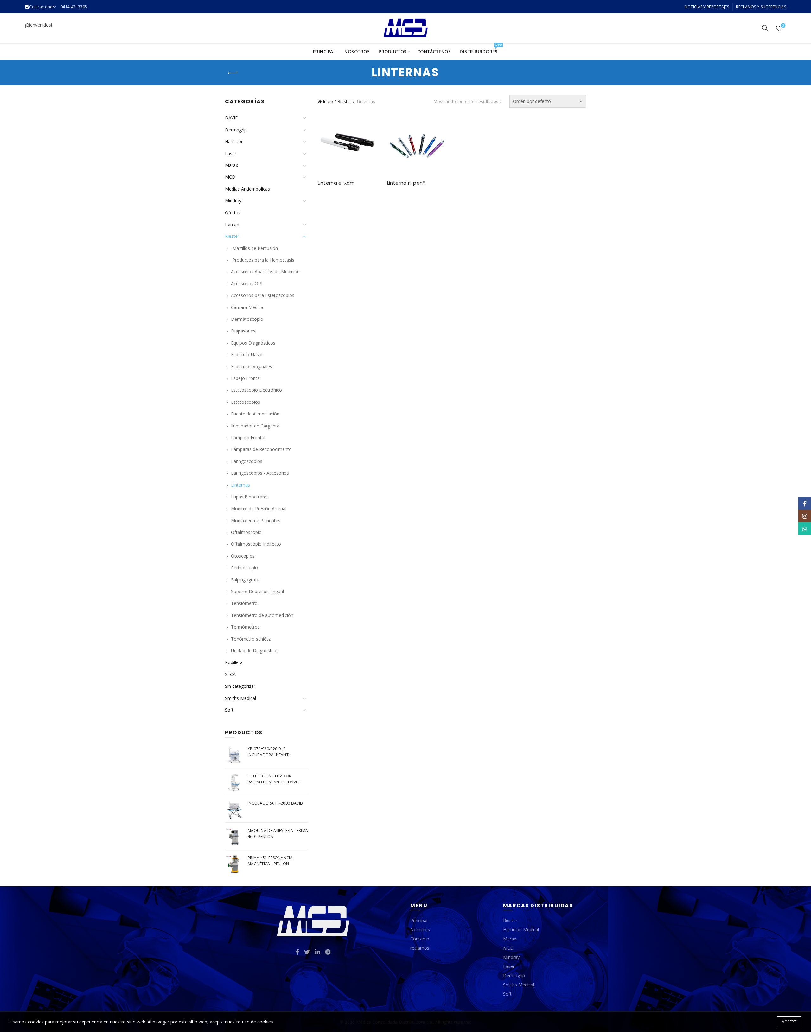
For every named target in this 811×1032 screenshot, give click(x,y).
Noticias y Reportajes (707, 6)
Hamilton (234, 141)
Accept (789, 1021)
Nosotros (357, 51)
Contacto (419, 939)
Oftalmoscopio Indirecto (256, 544)
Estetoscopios (245, 402)
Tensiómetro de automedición (262, 615)
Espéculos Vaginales (251, 367)
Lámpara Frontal (248, 437)
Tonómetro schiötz (251, 639)
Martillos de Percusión (254, 248)
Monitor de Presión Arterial (258, 508)
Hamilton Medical (521, 930)
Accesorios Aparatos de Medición (265, 272)
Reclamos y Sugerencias (761, 6)
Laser (230, 153)
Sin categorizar (240, 686)
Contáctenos (434, 51)
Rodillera (234, 662)
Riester (344, 101)
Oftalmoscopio (246, 532)
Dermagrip (236, 130)
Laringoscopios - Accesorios (260, 473)
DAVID (232, 118)
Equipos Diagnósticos (253, 343)
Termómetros (245, 627)
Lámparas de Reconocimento (262, 449)
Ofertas (232, 213)
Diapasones (243, 331)
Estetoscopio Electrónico (256, 390)
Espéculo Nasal (246, 354)
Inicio (328, 101)
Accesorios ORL (247, 284)
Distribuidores (480, 49)
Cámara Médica (247, 307)
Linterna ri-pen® (406, 183)
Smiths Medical (240, 698)
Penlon (232, 224)
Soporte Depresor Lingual (257, 591)
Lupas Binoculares (250, 497)
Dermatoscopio (247, 319)
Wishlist (783, 26)
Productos (393, 51)
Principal (324, 51)
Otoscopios (243, 556)
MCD (230, 177)
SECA (230, 674)
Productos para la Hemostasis (262, 260)
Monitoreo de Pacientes (255, 520)
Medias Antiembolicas (247, 189)
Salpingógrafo (245, 580)
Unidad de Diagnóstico (254, 651)
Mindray (233, 201)
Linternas (240, 485)
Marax (231, 165)
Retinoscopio (244, 568)
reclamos (419, 948)
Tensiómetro (244, 603)
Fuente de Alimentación (255, 414)
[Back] (233, 73)
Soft (229, 710)
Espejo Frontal (246, 378)
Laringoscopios (246, 461)
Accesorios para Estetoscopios (262, 295)
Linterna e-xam (336, 183)
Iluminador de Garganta (255, 426)
